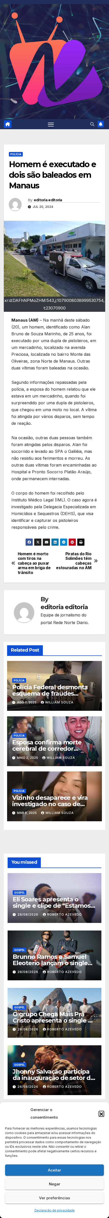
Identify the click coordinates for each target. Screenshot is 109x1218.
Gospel (19, 892)
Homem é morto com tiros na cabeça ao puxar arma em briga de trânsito (34, 563)
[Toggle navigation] (51, 124)
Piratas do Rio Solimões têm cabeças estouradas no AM (73, 561)
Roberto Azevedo (64, 914)
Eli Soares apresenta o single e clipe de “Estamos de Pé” (51, 906)
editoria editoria (48, 200)
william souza (59, 702)
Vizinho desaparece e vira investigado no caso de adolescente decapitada (50, 804)
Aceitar (54, 1170)
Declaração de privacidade (54, 1210)
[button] (101, 1113)
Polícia (15, 154)
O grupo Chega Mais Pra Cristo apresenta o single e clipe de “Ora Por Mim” (52, 1020)
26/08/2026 (28, 1087)
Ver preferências (54, 1197)
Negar (54, 1184)
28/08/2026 (28, 914)
